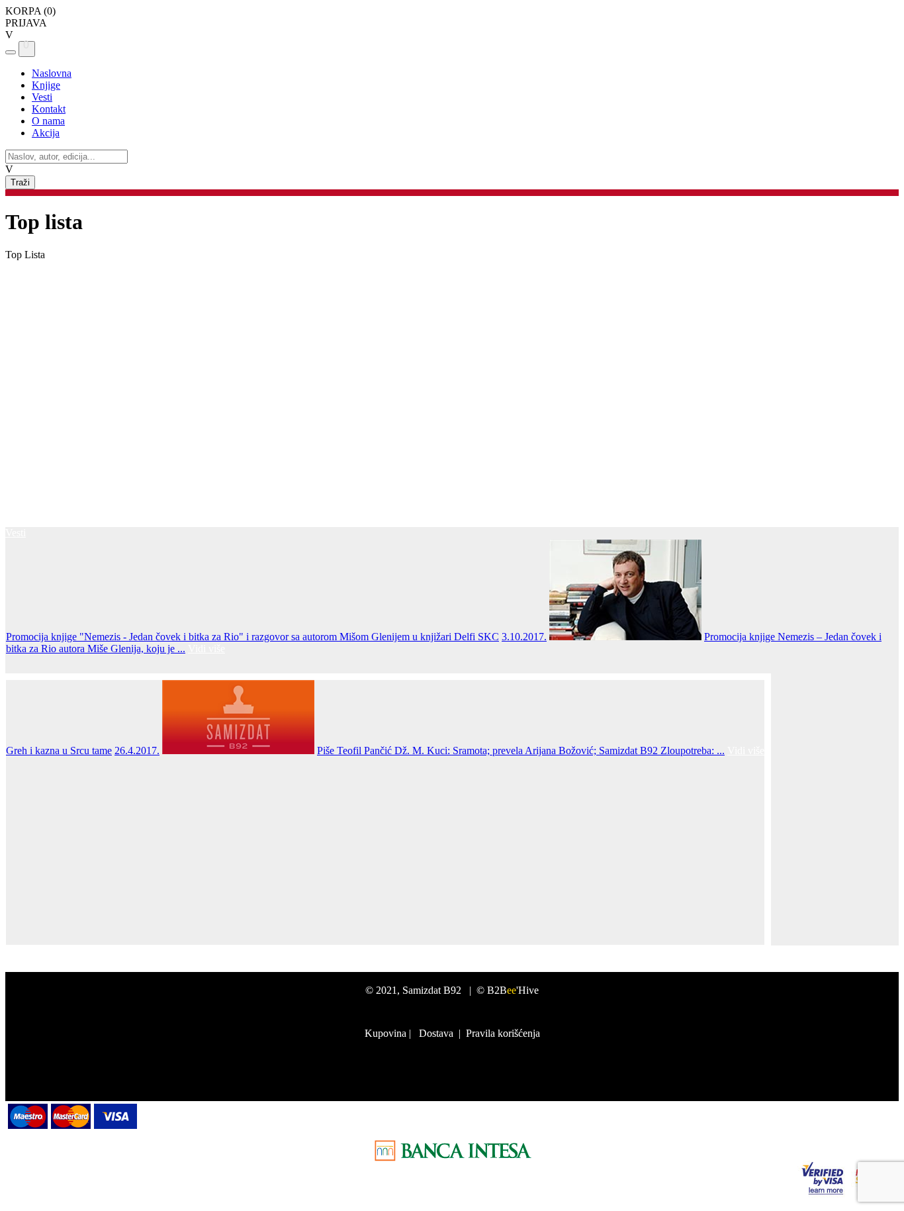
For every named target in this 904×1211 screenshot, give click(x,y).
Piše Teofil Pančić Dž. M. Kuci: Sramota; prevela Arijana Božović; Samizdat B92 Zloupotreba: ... (521, 750)
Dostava (436, 1033)
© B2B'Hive (507, 990)
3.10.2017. (524, 636)
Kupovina (385, 1033)
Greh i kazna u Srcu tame (59, 750)
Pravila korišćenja (503, 1033)
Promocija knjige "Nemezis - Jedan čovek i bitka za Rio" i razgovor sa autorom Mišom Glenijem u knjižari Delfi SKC (252, 636)
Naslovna (51, 73)
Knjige (46, 85)
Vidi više (206, 648)
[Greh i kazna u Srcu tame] (238, 750)
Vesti (42, 97)
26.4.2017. (136, 750)
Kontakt (49, 109)
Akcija (46, 132)
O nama (48, 120)
